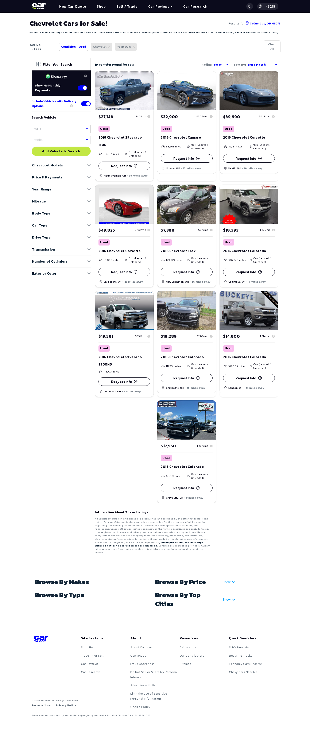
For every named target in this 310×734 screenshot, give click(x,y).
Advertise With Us (143, 685)
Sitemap (185, 664)
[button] (249, 6)
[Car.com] (39, 6)
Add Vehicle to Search (61, 151)
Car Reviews (89, 664)
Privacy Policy (66, 705)
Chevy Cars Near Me (243, 672)
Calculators (188, 647)
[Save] (147, 77)
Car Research (90, 672)
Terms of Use (41, 705)
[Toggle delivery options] (86, 103)
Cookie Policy (140, 707)
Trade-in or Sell (92, 655)
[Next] (212, 204)
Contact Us (138, 655)
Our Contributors (192, 655)
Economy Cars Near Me (245, 664)
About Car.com (141, 647)
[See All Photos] (249, 204)
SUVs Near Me (239, 647)
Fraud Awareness (142, 664)
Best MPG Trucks (240, 655)
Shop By (87, 647)
